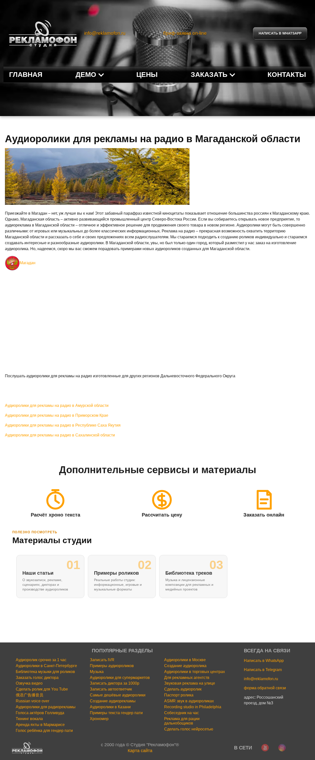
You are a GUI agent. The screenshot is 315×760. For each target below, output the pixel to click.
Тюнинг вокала (29, 719)
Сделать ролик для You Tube (42, 689)
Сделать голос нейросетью (188, 729)
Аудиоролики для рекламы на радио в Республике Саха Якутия (63, 425)
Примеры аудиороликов (112, 666)
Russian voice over (32, 701)
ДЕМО (86, 74)
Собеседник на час (181, 713)
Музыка (97, 672)
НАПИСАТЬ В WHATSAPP (280, 33)
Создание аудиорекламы (113, 701)
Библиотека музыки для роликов (45, 672)
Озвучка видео (29, 683)
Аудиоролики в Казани (110, 707)
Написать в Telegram (263, 670)
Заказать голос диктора (37, 677)
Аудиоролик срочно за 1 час (41, 660)
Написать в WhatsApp (264, 660)
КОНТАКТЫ (287, 74)
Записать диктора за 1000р (114, 683)
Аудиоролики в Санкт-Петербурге (46, 666)
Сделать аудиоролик (183, 689)
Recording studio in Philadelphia (192, 707)
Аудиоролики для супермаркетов (120, 677)
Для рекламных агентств (186, 677)
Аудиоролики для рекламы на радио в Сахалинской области (60, 435)
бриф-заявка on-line (185, 33)
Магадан (27, 263)
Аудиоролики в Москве (185, 660)
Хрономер (99, 719)
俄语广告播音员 (29, 695)
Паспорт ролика (178, 695)
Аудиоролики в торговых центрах (194, 672)
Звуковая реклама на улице (189, 683)
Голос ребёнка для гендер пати (44, 730)
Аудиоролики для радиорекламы (46, 707)
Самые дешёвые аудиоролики (117, 695)
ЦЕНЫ (147, 74)
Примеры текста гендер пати (116, 713)
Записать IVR (102, 660)
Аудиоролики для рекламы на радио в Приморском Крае (56, 415)
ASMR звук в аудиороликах (189, 701)
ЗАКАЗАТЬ (209, 74)
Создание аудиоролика (185, 666)
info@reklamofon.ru (105, 33)
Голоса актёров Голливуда (40, 713)
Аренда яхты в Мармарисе (40, 725)
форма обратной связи (265, 688)
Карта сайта (140, 750)
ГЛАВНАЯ (25, 74)
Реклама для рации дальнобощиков (182, 721)
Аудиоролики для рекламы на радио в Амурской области (57, 405)
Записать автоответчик (111, 689)
